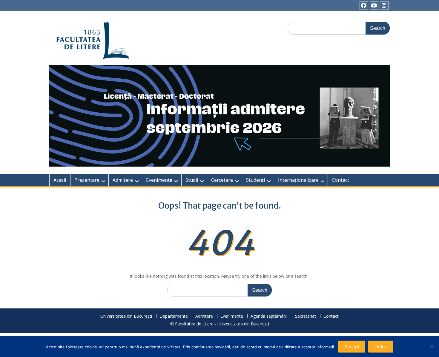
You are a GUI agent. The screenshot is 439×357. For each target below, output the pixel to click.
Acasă (59, 180)
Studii (191, 180)
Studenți (255, 180)
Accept (351, 346)
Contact (340, 180)
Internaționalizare (298, 180)
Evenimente (159, 180)
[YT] (374, 5)
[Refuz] (432, 347)
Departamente (173, 316)
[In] (384, 5)
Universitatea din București (126, 316)
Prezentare (86, 180)
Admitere (123, 180)
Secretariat (305, 316)
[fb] (364, 5)
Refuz (380, 346)
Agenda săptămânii (269, 316)
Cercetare (222, 180)
